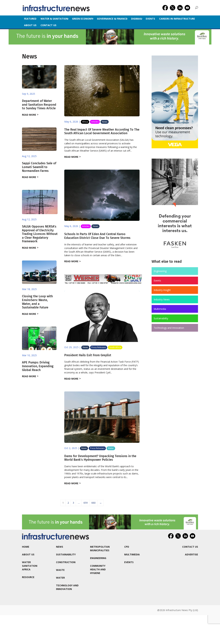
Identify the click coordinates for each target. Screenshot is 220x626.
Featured (30, 18)
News (104, 121)
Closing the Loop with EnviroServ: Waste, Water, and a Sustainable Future (37, 301)
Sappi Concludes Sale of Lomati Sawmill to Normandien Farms (39, 167)
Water (111, 448)
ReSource (28, 577)
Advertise (191, 554)
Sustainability (161, 318)
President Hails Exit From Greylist (87, 355)
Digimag (136, 18)
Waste (60, 570)
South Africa (115, 347)
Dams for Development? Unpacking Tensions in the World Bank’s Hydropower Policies (100, 458)
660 (93, 502)
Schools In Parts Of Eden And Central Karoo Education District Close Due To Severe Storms (97, 236)
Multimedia (160, 309)
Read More (71, 156)
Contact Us (48, 25)
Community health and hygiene (98, 569)
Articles (94, 121)
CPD (126, 546)
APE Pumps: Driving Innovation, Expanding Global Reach (37, 366)
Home (25, 546)
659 (86, 502)
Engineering (160, 271)
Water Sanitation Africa (29, 566)
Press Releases (98, 347)
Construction (65, 562)
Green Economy (82, 18)
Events (150, 18)
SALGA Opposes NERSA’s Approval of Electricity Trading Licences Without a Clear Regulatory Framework (40, 234)
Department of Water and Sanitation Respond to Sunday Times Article (39, 104)
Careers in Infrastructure (177, 18)
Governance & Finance (112, 18)
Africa (85, 121)
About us (30, 25)
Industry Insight (162, 290)
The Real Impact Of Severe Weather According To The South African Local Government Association (101, 131)
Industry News (162, 299)
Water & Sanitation (54, 18)
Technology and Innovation (169, 327)
